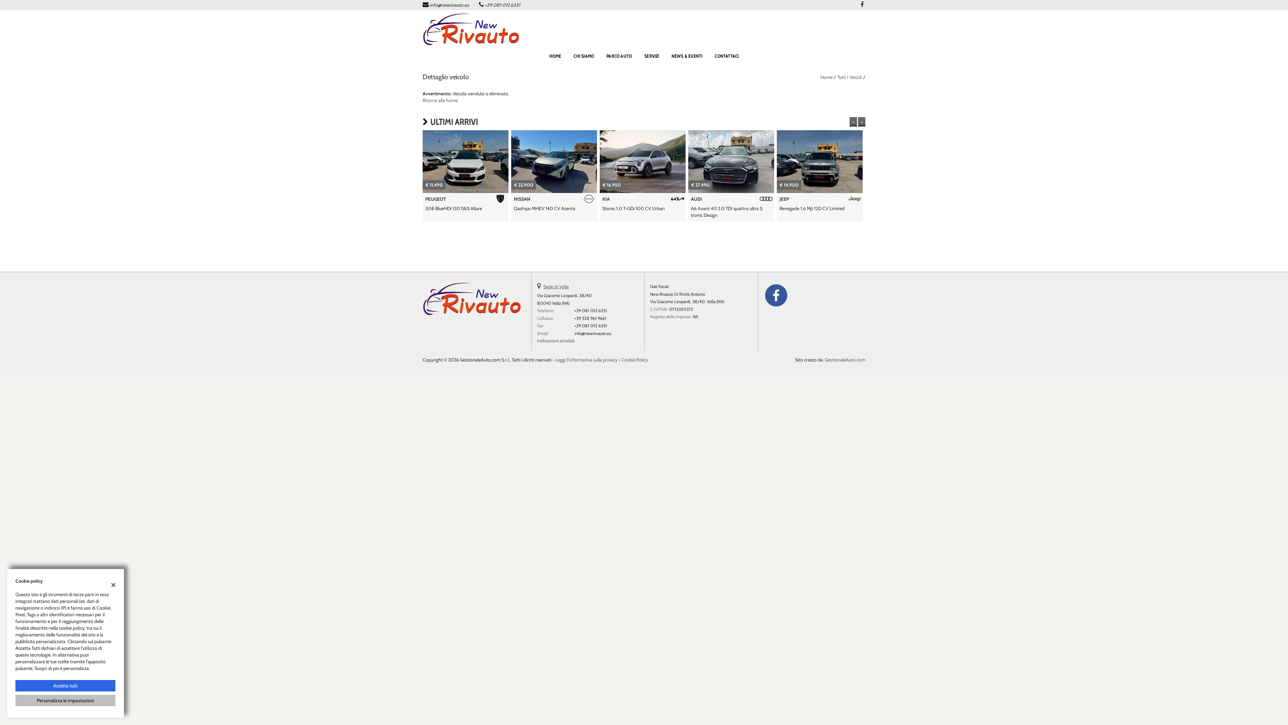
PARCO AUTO (619, 56)
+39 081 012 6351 (502, 5)
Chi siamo (584, 56)
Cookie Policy (635, 360)
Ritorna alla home (440, 100)
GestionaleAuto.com (845, 360)
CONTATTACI (727, 56)
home (555, 56)
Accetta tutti (65, 686)
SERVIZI (651, 56)
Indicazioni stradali (556, 341)
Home (826, 77)
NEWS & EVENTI (687, 56)
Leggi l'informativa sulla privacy (586, 360)
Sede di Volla (556, 287)
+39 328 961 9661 (590, 318)
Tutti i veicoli (849, 77)
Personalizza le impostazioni (65, 700)
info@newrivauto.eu (449, 5)
